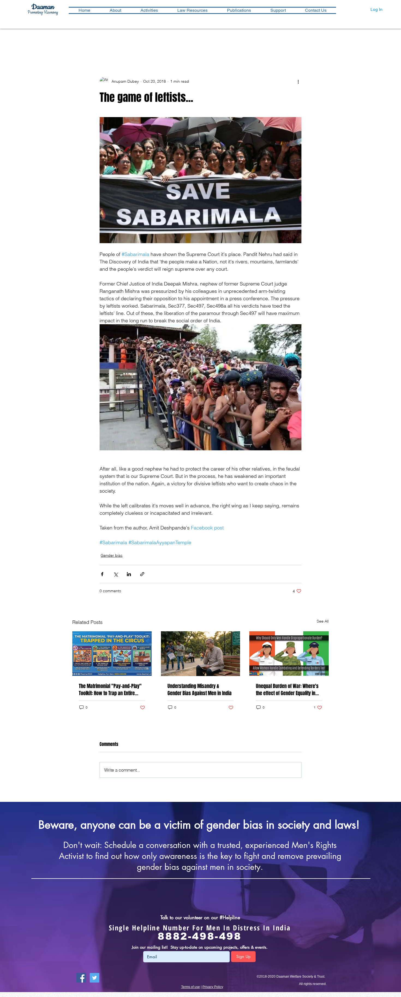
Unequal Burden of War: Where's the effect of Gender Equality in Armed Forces (287, 690)
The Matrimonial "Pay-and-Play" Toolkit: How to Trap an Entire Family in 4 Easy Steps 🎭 (110, 690)
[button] (149, 10)
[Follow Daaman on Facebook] (81, 978)
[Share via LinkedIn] (128, 574)
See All (323, 621)
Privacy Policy (212, 987)
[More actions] (298, 81)
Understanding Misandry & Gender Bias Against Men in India (199, 690)
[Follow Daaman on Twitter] (94, 978)
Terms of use (190, 987)
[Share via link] (142, 574)
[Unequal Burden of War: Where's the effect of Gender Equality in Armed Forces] (289, 653)
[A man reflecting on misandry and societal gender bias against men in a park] (200, 653)
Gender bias (111, 555)
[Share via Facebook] (102, 574)
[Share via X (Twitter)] (115, 574)
